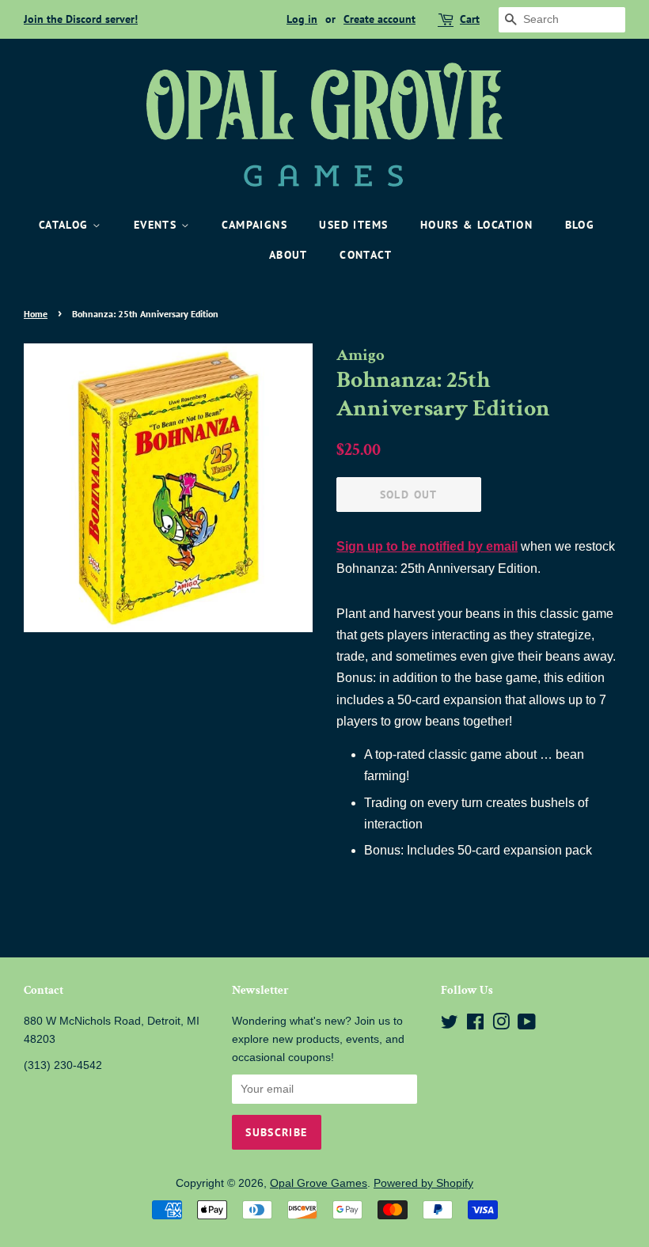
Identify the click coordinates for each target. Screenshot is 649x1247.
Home (35, 314)
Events (157, 225)
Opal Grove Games (318, 1183)
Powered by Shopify (423, 1183)
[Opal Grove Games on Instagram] (501, 1025)
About (288, 255)
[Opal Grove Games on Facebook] (475, 1025)
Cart (470, 19)
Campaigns (254, 225)
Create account (379, 19)
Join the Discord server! (81, 19)
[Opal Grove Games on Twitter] (449, 1025)
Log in (302, 19)
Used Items (353, 225)
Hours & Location (476, 225)
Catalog (66, 225)
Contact (366, 255)
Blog (580, 225)
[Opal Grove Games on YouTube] (527, 1025)
